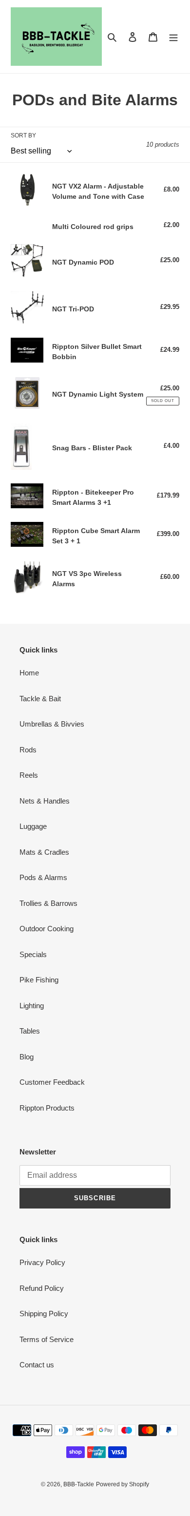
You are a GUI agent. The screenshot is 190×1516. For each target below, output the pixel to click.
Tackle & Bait (40, 698)
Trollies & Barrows (48, 903)
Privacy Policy (42, 1262)
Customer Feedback (52, 1082)
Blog (26, 1057)
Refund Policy (41, 1288)
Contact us (36, 1365)
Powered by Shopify (122, 1484)
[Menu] (173, 36)
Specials (33, 954)
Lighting (31, 1005)
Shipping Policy (43, 1313)
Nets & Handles (44, 801)
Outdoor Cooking (46, 928)
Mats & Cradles (44, 852)
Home (29, 673)
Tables (29, 1031)
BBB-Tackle (78, 1484)
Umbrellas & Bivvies (51, 724)
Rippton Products (47, 1108)
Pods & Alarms (43, 877)
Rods (28, 750)
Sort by (23, 135)
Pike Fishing (38, 980)
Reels (28, 775)
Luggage (33, 826)
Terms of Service (46, 1339)
